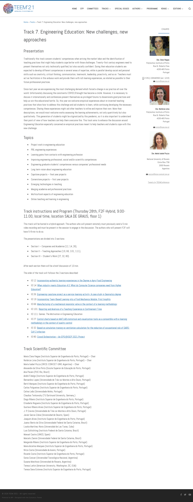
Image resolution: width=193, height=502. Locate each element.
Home (26, 22)
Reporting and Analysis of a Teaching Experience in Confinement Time (70, 309)
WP (12, 497)
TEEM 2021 (13, 494)
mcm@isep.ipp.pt (162, 81)
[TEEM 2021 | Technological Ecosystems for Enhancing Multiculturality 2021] (18, 8)
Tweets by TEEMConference (158, 182)
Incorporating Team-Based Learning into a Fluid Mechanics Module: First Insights (74, 299)
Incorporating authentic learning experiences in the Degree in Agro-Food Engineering (74, 280)
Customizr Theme (35, 497)
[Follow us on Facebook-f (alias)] (181, 494)
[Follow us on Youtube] (190, 494)
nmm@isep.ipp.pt (162, 127)
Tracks (32, 22)
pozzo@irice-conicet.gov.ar (158, 174)
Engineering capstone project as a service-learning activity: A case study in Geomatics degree (79, 294)
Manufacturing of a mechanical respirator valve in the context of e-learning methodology (77, 304)
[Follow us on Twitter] (185, 494)
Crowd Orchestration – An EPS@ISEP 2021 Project (61, 336)
